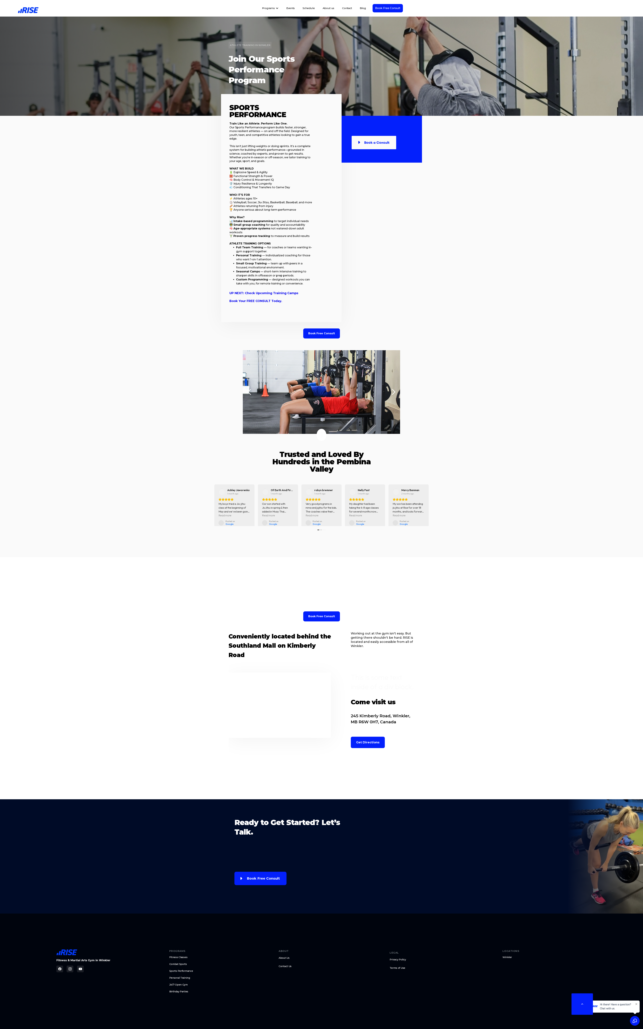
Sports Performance (181, 974)
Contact (347, 8)
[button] (249, 392)
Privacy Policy (398, 963)
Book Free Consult (387, 8)
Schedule (309, 8)
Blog (363, 8)
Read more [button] (225, 515)
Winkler (507, 961)
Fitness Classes (178, 961)
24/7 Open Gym (178, 988)
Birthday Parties (178, 995)
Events (290, 8)
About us (328, 8)
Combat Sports (178, 967)
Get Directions (367, 746)
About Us (284, 961)
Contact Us (285, 970)
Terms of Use (397, 971)
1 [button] (321, 434)
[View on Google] (222, 492)
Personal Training (179, 981)
